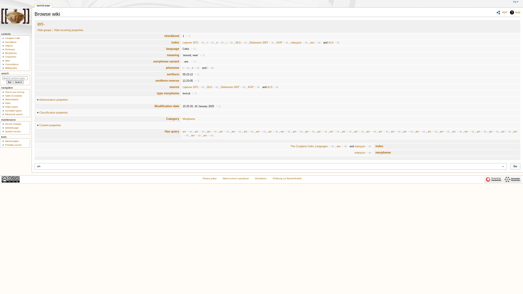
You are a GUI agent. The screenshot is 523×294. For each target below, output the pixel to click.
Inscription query (13, 110)
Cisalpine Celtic (12, 38)
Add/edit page (12, 128)
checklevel (171, 36)
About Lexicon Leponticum (236, 178)
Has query (172, 131)
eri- (41, 24)
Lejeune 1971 (190, 42)
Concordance (12, 64)
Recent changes (13, 124)
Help (517, 12)
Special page (43, 5)
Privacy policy (210, 178)
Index (8, 103)
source (174, 87)
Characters (10, 57)
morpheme (383, 152)
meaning (173, 55)
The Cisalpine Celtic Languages (309, 146)
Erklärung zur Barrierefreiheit (287, 178)
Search (5, 73)
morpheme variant (166, 61)
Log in (515, 1)
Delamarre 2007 (258, 42)
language (172, 48)
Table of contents (13, 96)
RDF (504, 12)
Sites (7, 60)
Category (172, 118)
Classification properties (53, 112)
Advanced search (14, 114)
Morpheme (189, 119)
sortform (173, 74)
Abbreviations (12, 99)
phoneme (172, 67)
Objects (9, 46)
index (175, 42)
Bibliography (11, 68)
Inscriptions (11, 42)
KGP (279, 42)
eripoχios (296, 42)
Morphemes (11, 53)
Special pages (12, 141)
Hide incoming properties (68, 30)
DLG (238, 42)
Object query (11, 107)
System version (13, 131)
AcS (330, 42)
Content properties (50, 125)
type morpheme (168, 93)
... (215, 135)
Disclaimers (261, 178)
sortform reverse (167, 80)
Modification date (166, 106)
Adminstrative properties (53, 99)
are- (312, 42)
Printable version (13, 145)
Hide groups (44, 30)
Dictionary (10, 49)
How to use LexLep (14, 92)
